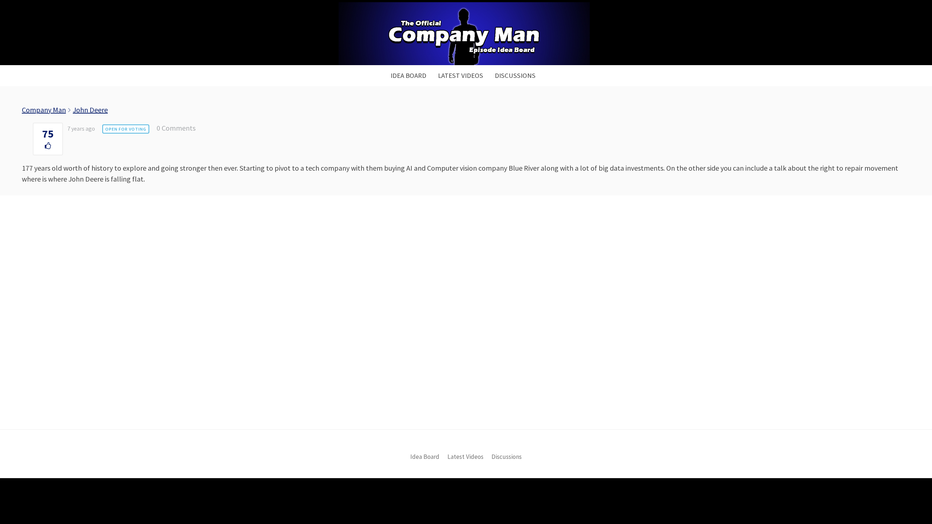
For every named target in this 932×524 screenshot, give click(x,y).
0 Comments (176, 127)
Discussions (515, 75)
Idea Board (408, 75)
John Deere (90, 109)
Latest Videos (460, 75)
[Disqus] (466, 325)
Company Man (44, 109)
